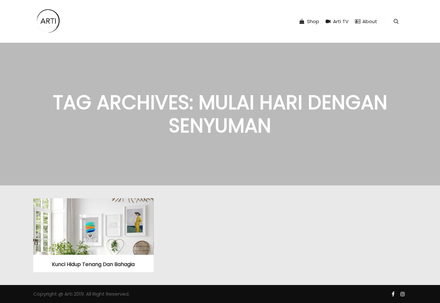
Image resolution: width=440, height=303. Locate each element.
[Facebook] (393, 294)
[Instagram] (402, 294)
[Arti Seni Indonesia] (48, 21)
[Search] (396, 21)
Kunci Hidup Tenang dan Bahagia (93, 264)
